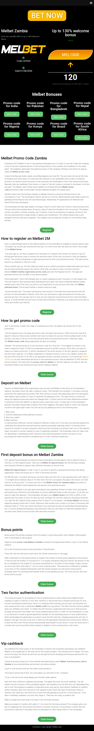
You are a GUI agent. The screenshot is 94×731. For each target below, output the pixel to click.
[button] (47, 15)
